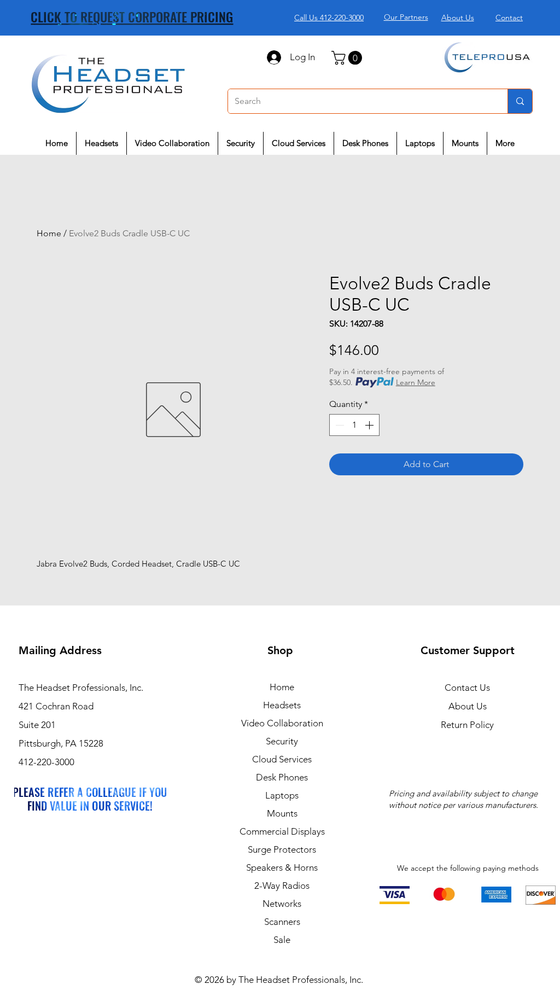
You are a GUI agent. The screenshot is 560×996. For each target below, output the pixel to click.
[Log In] (273, 57)
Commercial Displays (282, 831)
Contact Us (467, 687)
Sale (281, 939)
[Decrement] (338, 425)
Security (282, 741)
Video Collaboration (282, 723)
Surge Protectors (282, 849)
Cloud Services (282, 759)
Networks (281, 903)
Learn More (415, 382)
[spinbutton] (354, 425)
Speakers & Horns (282, 867)
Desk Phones (282, 777)
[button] (348, 58)
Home (49, 233)
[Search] (520, 101)
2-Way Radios (282, 885)
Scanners (282, 921)
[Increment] (370, 425)
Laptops (282, 795)
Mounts (282, 813)
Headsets (282, 705)
